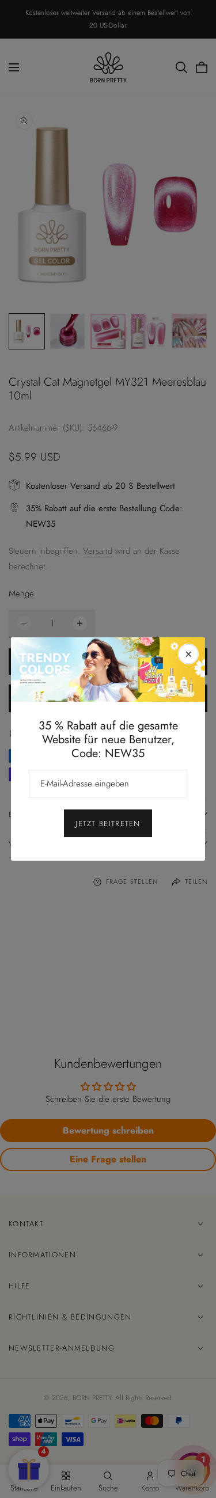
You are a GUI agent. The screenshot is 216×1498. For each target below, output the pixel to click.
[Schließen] (188, 654)
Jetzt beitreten (108, 823)
